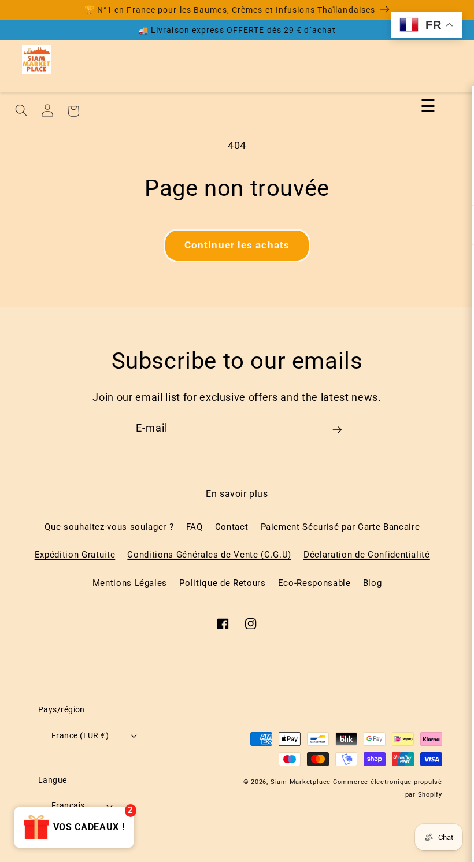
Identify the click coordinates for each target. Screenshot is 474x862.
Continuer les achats (237, 245)
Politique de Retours (222, 583)
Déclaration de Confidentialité (366, 554)
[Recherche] (21, 110)
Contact (232, 527)
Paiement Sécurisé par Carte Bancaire (340, 527)
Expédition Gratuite (75, 554)
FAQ (194, 527)
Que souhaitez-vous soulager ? (109, 527)
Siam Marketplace (302, 782)
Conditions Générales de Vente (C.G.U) (209, 554)
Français (68, 805)
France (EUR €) (80, 735)
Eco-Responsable (314, 583)
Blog (372, 583)
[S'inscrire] (337, 434)
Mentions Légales (130, 583)
